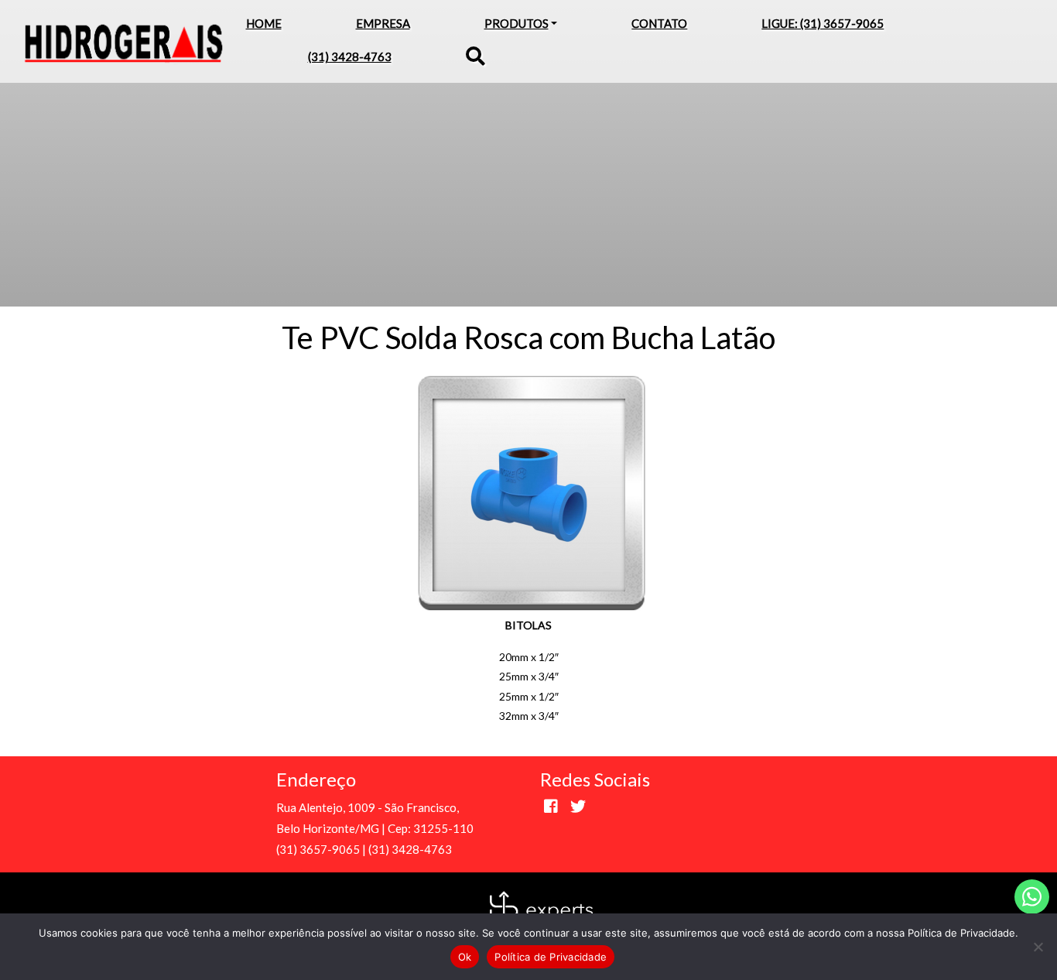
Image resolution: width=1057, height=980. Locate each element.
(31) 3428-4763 (350, 56)
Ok (465, 957)
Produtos (516, 23)
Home (264, 23)
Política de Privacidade (550, 957)
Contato (659, 23)
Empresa (383, 23)
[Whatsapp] (1031, 896)
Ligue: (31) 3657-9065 (822, 23)
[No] (1037, 946)
